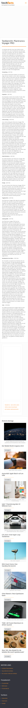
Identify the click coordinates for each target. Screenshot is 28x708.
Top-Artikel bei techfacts (7, 671)
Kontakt (3, 703)
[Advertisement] (14, 20)
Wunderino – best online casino (12, 404)
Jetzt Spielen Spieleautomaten (12, 409)
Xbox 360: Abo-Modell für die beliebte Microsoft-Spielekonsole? (13, 651)
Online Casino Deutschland (11, 407)
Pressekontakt (5, 683)
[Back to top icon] (25, 705)
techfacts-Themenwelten (7, 668)
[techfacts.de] (7, 3)
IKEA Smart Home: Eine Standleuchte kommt (9, 565)
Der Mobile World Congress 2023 (13, 446)
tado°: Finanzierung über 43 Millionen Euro (11, 505)
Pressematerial (5, 688)
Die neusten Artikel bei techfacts (9, 673)
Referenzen (4, 685)
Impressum (4, 700)
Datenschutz (4, 698)
